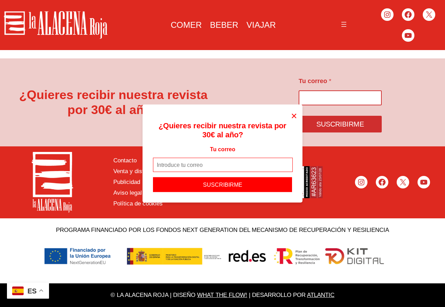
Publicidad (126, 182)
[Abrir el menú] (344, 24)
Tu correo (222, 149)
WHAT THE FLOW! (222, 295)
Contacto (125, 160)
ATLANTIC (320, 295)
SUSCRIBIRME (222, 185)
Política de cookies (138, 203)
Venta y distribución (138, 171)
